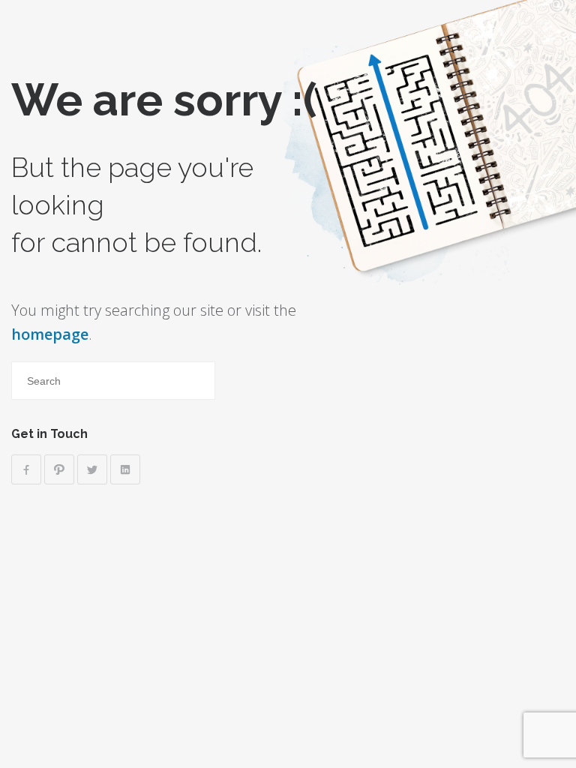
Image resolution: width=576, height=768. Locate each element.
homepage (49, 334)
